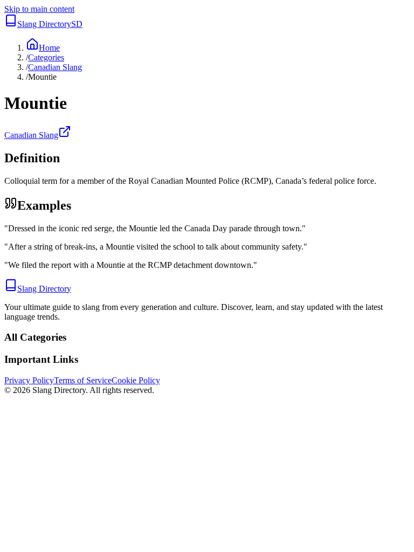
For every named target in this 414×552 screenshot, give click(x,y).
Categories (46, 57)
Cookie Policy (136, 380)
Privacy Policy (29, 380)
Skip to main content (39, 8)
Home (49, 47)
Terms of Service (83, 380)
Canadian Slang (55, 67)
